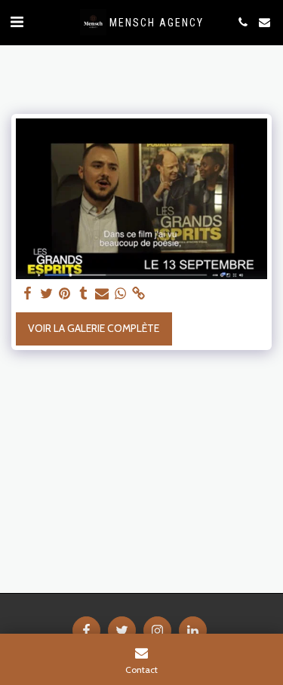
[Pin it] (65, 294)
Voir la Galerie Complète (93, 328)
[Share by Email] (102, 294)
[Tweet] (47, 294)
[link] (139, 294)
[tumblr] (84, 294)
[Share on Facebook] (28, 294)
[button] (16, 22)
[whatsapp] (121, 294)
